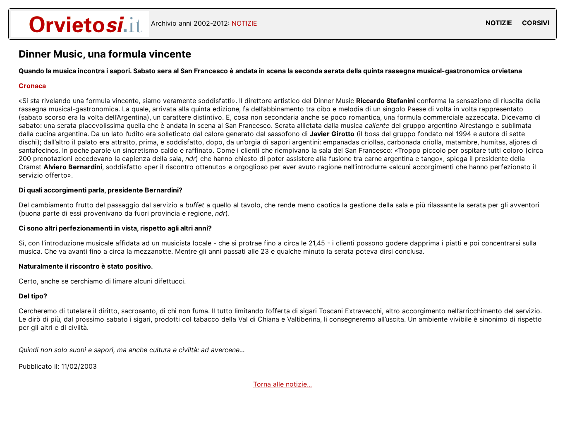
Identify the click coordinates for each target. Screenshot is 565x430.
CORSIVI (535, 23)
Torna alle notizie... (282, 384)
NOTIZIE (499, 23)
